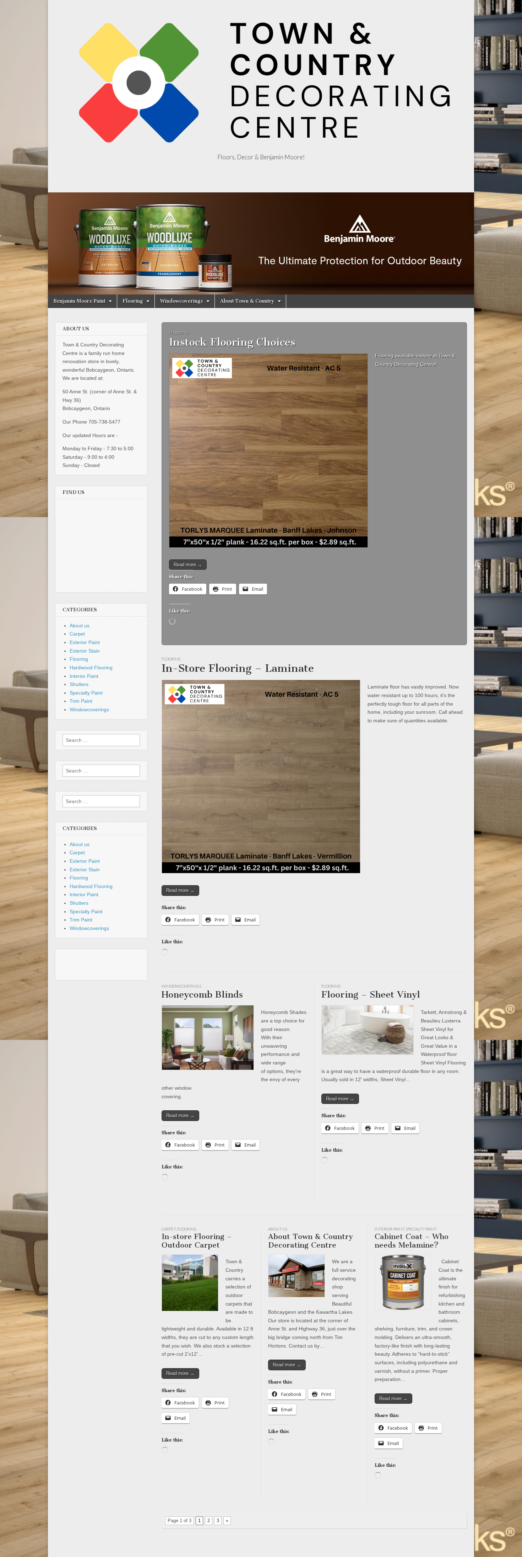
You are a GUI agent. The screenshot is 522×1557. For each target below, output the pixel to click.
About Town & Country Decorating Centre (310, 1240)
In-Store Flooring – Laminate (238, 668)
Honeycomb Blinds (202, 994)
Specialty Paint (421, 1229)
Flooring (133, 301)
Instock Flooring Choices (232, 342)
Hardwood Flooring (91, 667)
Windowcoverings (181, 301)
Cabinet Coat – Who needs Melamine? (411, 1240)
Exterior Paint (85, 642)
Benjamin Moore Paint (79, 301)
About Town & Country (247, 301)
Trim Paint (81, 701)
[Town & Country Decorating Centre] (261, 77)
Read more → (188, 564)
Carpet (169, 1229)
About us (277, 1229)
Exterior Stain (85, 651)
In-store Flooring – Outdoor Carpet (197, 1240)
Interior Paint (389, 1229)
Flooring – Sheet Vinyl (370, 994)
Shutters (79, 684)
